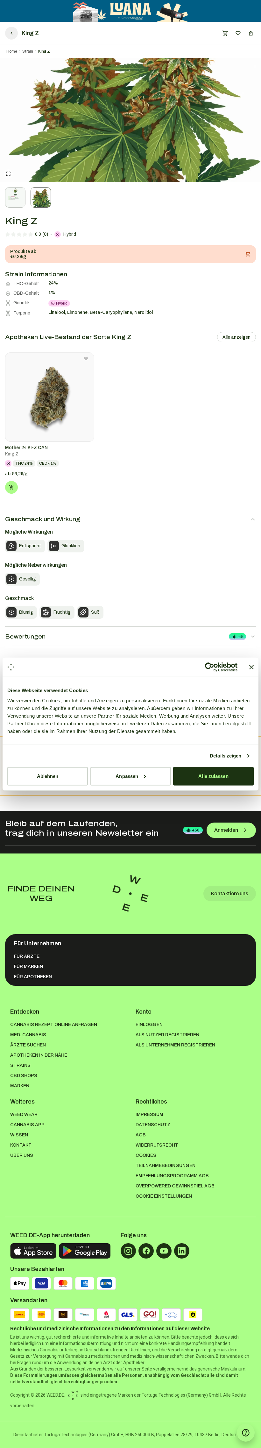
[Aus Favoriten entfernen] (86, 359)
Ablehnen (48, 776)
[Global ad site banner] (130, 11)
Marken (19, 1085)
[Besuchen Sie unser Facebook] (146, 1251)
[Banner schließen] (251, 667)
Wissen (19, 1135)
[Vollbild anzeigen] (8, 173)
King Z (44, 51)
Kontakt (21, 1145)
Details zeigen (225, 755)
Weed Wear (24, 1114)
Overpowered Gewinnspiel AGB (175, 1186)
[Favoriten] (238, 33)
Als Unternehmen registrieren (175, 1045)
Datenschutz (153, 1124)
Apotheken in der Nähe (38, 1055)
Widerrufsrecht (157, 1145)
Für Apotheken (33, 976)
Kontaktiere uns (229, 893)
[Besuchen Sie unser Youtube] (164, 1251)
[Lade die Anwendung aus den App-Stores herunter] (33, 1251)
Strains (20, 1065)
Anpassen (127, 776)
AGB (141, 1135)
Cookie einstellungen (164, 1196)
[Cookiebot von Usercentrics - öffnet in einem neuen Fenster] (209, 667)
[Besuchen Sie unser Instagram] (128, 1251)
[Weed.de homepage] (130, 893)
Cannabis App (27, 1124)
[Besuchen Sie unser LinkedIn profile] (181, 1251)
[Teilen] (251, 33)
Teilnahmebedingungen (165, 1165)
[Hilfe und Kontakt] (246, 1433)
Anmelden (226, 830)
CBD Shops (23, 1075)
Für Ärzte (26, 956)
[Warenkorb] (225, 33)
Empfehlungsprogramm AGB (172, 1175)
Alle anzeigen (236, 337)
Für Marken (28, 966)
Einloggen (149, 1024)
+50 (196, 830)
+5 (240, 636)
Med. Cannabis (28, 1034)
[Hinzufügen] (11, 487)
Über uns (21, 1155)
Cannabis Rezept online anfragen (53, 1024)
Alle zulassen (213, 776)
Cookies (146, 1155)
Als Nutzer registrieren (167, 1034)
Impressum (149, 1114)
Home (11, 51)
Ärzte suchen (28, 1045)
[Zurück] (11, 33)
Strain (27, 51)
